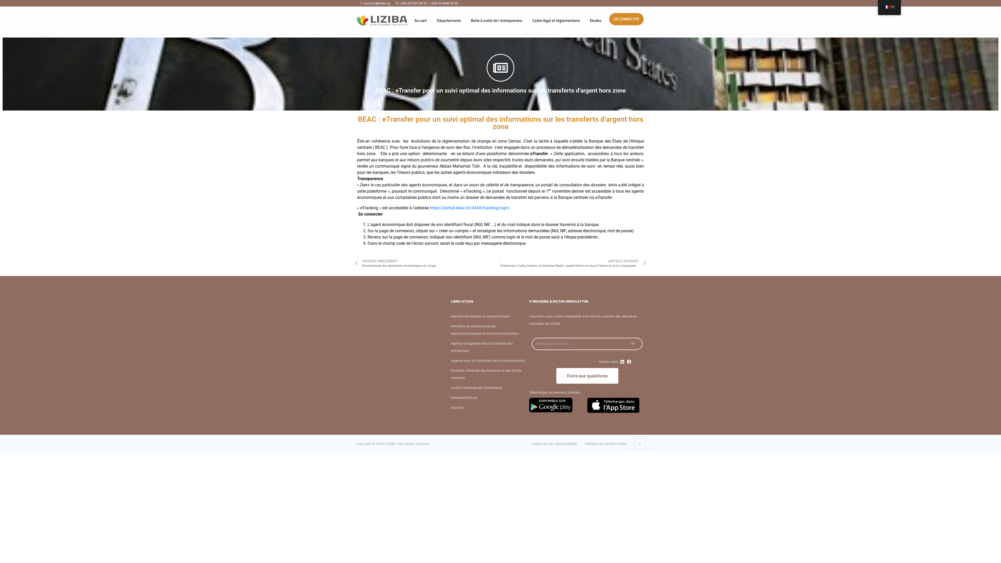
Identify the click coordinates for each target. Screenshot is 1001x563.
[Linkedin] (622, 362)
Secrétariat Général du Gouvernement (480, 316)
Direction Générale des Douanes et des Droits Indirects (486, 374)
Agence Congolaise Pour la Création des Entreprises (482, 347)
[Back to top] (639, 444)
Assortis (457, 407)
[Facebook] (629, 362)
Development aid (464, 398)
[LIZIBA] (377, 19)
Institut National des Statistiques (477, 388)
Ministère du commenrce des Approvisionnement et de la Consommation (485, 329)
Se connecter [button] (626, 19)
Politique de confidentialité (605, 444)
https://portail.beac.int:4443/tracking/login (469, 207)
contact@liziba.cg (377, 3)
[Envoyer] (632, 343)
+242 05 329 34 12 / (414, 3)
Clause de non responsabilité (554, 444)
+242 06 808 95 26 (444, 3)
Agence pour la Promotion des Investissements (488, 361)
